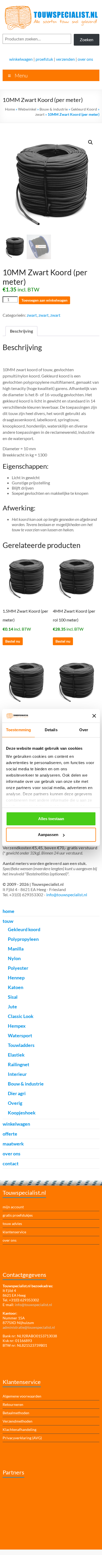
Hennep (16, 977)
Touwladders (21, 1045)
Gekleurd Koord (84, 109)
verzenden (65, 59)
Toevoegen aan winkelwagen (44, 300)
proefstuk (44, 59)
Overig (15, 1103)
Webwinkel (27, 109)
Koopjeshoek (22, 1112)
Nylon (14, 958)
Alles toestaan (51, 818)
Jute (12, 1006)
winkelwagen (21, 59)
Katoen (15, 987)
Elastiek (16, 1055)
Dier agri (17, 1093)
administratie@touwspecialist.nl (29, 1327)
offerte (10, 1134)
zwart (39, 114)
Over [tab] (83, 730)
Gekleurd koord (24, 929)
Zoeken (86, 39)
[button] (90, 142)
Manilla (16, 949)
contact (11, 1163)
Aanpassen (48, 834)
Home (10, 109)
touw (8, 921)
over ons (85, 59)
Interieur (17, 1074)
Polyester (18, 968)
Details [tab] (51, 730)
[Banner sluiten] (94, 716)
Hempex (17, 1026)
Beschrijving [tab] (21, 330)
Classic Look (20, 1016)
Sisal (13, 997)
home (8, 911)
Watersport (20, 1035)
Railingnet (18, 1064)
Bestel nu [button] (12, 641)
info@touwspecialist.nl (66, 894)
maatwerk (13, 1144)
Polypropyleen (23, 939)
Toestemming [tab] (18, 730)
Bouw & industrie (53, 109)
